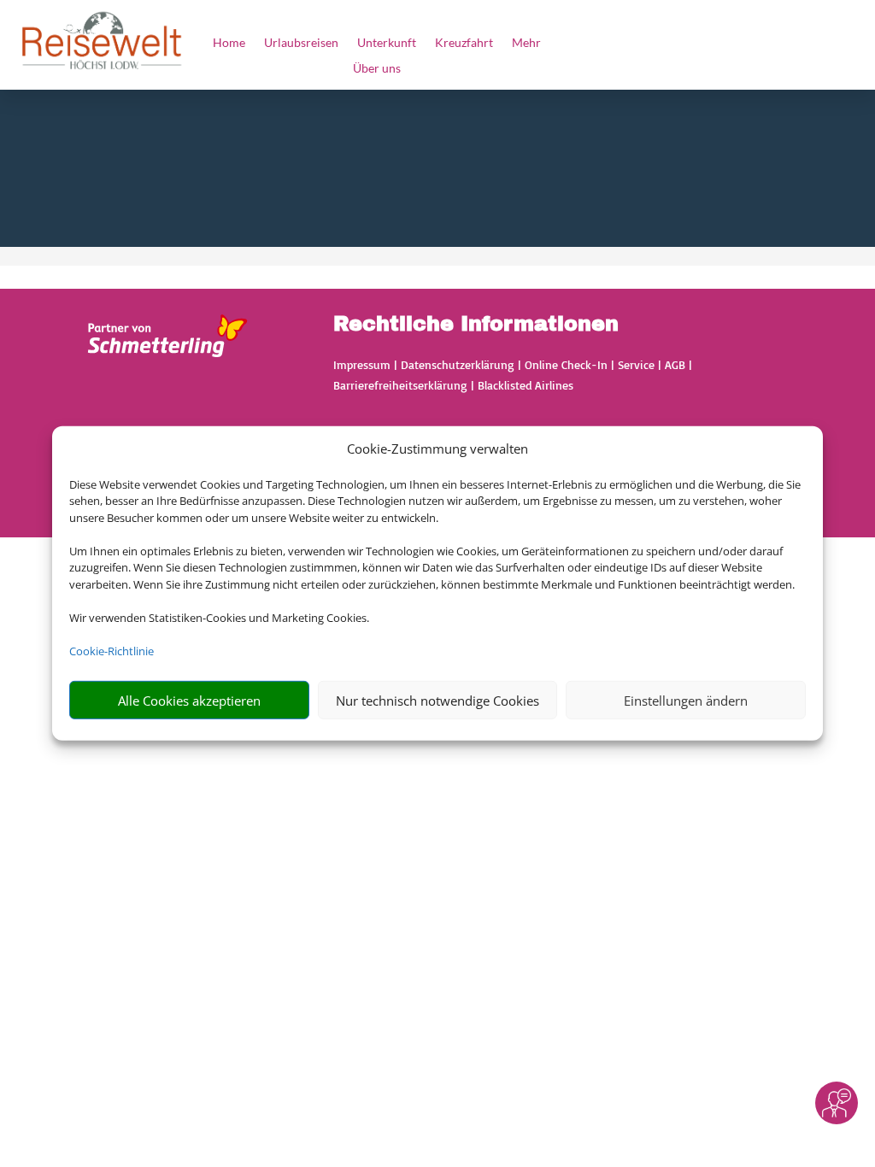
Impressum (362, 364)
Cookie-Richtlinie (111, 651)
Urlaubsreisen (290, 43)
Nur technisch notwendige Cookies (437, 700)
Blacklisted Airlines (525, 385)
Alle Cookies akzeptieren (189, 700)
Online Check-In (566, 364)
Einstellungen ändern (686, 700)
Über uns (376, 69)
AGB (675, 364)
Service (636, 364)
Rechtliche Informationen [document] (476, 324)
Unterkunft (387, 43)
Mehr (545, 43)
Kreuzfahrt (475, 43)
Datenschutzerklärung (457, 364)
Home (209, 43)
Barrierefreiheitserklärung (400, 385)
